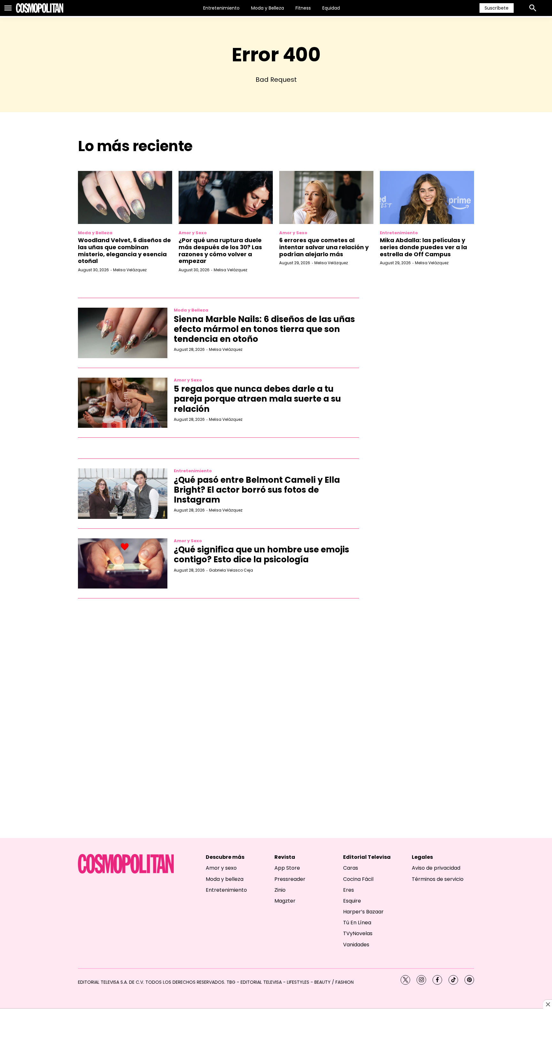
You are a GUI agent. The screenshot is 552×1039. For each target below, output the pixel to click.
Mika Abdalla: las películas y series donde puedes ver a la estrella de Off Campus (423, 247)
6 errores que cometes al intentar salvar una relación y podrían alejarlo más (324, 247)
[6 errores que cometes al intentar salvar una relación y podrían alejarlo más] (326, 197)
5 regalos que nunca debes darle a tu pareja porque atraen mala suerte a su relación (257, 398)
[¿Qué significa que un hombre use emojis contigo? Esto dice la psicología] (122, 563)
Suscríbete (497, 8)
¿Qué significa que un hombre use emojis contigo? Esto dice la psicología (261, 554)
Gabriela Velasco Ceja (231, 570)
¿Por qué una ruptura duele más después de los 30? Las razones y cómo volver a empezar (220, 250)
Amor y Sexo (193, 233)
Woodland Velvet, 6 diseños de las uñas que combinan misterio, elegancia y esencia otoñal (124, 250)
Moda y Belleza (267, 8)
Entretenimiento (221, 8)
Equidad (331, 8)
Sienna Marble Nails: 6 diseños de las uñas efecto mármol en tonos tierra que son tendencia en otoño (264, 329)
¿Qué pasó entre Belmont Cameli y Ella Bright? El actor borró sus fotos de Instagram (257, 489)
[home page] (39, 8)
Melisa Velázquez (130, 270)
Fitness (303, 8)
